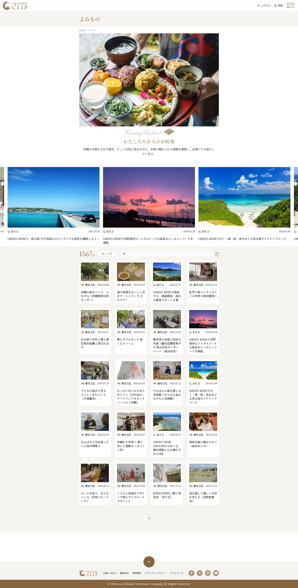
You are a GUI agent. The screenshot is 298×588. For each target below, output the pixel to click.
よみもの (266, 5)
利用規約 (136, 573)
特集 (280, 5)
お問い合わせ (109, 573)
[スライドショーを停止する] (214, 121)
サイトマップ (176, 573)
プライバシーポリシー (156, 573)
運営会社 (124, 573)
